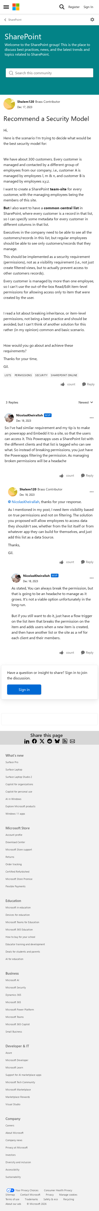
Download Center (15, 842)
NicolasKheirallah (29, 415)
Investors (11, 1155)
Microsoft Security (16, 987)
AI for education (14, 959)
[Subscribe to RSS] (64, 740)
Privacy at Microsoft (17, 1147)
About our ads (13, 1203)
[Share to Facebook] (34, 740)
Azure (9, 1052)
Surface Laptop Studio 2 (19, 777)
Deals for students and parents (23, 951)
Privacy (50, 1194)
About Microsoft (14, 1132)
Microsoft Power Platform (20, 1009)
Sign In (88, 7)
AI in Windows (13, 799)
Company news (14, 1140)
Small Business (14, 1031)
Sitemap (10, 1194)
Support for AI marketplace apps (23, 1074)
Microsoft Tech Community (20, 1082)
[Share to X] (42, 740)
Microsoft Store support (19, 849)
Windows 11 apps (15, 813)
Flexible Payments (16, 886)
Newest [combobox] (86, 402)
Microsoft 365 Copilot (18, 1024)
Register (74, 7)
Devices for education (18, 914)
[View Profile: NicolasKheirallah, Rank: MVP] (9, 417)
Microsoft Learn (14, 1067)
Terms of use (12, 1199)
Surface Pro (12, 762)
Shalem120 (25, 101)
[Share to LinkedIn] (26, 740)
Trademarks (31, 1199)
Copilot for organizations (19, 784)
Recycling (68, 1199)
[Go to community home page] (15, 6)
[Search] (62, 7)
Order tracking (14, 864)
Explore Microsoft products (20, 806)
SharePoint (14, 19)
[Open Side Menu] (6, 6)
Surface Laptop (14, 769)
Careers (10, 1125)
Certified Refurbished (17, 871)
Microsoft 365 (13, 1002)
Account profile (14, 834)
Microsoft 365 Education (19, 929)
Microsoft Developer (17, 1060)
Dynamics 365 (13, 994)
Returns (10, 857)
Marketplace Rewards (18, 1097)
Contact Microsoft (30, 1194)
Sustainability (13, 1177)
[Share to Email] (72, 740)
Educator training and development (25, 944)
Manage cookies (68, 1194)
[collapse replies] (49, 411)
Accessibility (12, 1169)
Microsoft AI (12, 980)
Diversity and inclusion (18, 1162)
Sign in (24, 689)
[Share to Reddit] (49, 740)
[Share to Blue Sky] (57, 740)
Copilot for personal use (19, 791)
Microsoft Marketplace (18, 1089)
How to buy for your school (20, 937)
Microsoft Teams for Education (22, 922)
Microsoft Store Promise (19, 879)
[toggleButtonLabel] (92, 19)
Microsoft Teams (15, 1017)
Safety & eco (51, 1199)
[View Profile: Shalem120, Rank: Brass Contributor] (9, 104)
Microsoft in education (18, 907)
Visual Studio (13, 1104)
